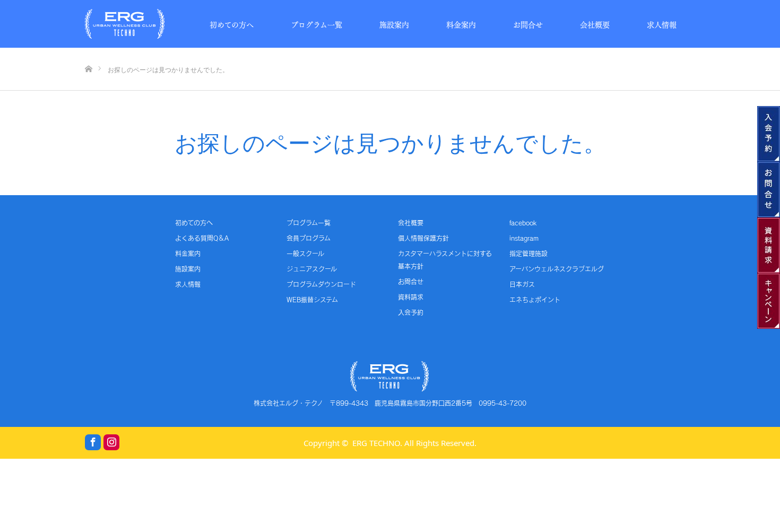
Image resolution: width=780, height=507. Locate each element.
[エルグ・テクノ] (124, 24)
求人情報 (662, 24)
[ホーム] (88, 52)
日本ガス (522, 284)
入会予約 (410, 312)
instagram (524, 238)
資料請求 (410, 297)
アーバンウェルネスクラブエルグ (556, 269)
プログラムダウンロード (321, 284)
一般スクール (305, 253)
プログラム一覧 (316, 24)
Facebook (93, 442)
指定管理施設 (528, 253)
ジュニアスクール (312, 269)
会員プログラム (309, 238)
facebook (522, 222)
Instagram (111, 442)
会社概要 (595, 24)
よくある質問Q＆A (202, 238)
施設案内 (394, 24)
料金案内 (461, 24)
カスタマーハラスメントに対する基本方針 (445, 260)
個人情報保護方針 (423, 238)
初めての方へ (232, 24)
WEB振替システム (312, 299)
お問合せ (528, 24)
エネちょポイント (534, 299)
